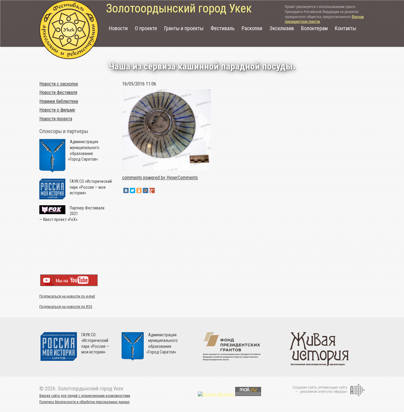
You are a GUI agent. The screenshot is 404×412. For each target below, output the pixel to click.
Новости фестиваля (58, 92)
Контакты (345, 28)
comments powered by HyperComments (160, 177)
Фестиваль (223, 28)
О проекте (146, 28)
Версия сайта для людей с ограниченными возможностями (84, 396)
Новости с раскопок (58, 84)
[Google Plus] (152, 190)
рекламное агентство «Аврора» (323, 392)
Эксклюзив (281, 28)
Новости (118, 28)
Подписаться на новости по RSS (65, 306)
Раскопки (252, 28)
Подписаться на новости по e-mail (67, 296)
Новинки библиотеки (58, 101)
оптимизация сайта (332, 387)
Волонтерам (314, 28)
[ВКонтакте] (126, 190)
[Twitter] (132, 190)
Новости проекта (55, 119)
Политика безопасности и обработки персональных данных (84, 402)
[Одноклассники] (139, 190)
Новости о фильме (57, 110)
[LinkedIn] (158, 190)
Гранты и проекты (183, 28)
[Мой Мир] (145, 190)
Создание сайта (304, 387)
